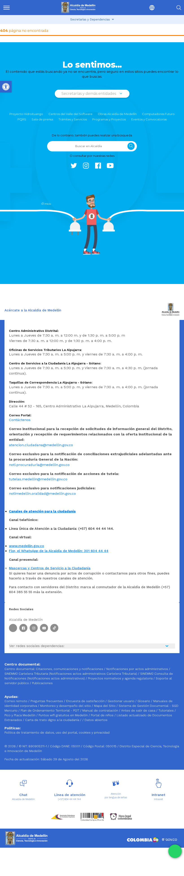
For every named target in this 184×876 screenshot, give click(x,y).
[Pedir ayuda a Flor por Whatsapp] (175, 851)
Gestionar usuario (121, 701)
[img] (6, 7)
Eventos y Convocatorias (149, 119)
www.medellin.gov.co (26, 546)
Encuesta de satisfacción (85, 701)
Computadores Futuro (158, 114)
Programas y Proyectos (109, 119)
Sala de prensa (42, 119)
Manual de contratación (100, 710)
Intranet (158, 799)
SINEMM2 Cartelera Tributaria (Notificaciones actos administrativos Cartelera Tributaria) (70, 673)
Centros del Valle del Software (70, 114)
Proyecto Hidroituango (26, 114)
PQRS (22, 119)
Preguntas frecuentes (47, 701)
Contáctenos (20, 420)
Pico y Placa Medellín (20, 715)
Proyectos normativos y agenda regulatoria (120, 678)
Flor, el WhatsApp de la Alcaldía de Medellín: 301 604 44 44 (58, 551)
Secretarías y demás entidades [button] (89, 93)
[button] (141, 7)
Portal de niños (102, 715)
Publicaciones (42, 683)
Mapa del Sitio (105, 705)
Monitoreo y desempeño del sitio (66, 705)
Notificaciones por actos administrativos (137, 669)
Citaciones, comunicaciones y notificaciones (69, 669)
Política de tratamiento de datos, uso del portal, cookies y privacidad (57, 732)
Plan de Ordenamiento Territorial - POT (50, 710)
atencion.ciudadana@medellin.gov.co (41, 445)
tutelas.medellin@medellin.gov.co (38, 479)
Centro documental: (19, 669)
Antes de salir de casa (138, 710)
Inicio (47, 203)
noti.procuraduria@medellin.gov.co (39, 465)
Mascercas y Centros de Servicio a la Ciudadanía (49, 568)
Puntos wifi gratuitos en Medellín (64, 715)
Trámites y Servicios (73, 119)
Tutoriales (166, 710)
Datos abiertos (96, 720)
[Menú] (15, 7)
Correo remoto (16, 701)
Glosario (144, 701)
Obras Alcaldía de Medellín (117, 114)
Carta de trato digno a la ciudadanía (52, 720)
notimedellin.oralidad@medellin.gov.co (42, 493)
